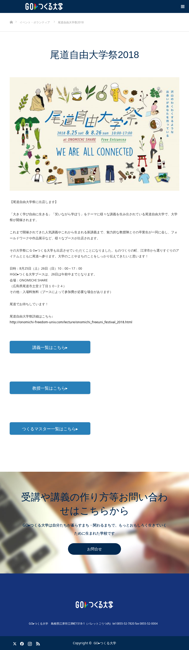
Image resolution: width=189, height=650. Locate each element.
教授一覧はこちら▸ (50, 388)
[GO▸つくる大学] (94, 605)
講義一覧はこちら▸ (50, 347)
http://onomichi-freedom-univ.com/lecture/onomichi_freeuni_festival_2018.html (71, 322)
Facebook (21, 642)
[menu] (182, 6)
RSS (37, 642)
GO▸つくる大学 (105, 643)
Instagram (29, 642)
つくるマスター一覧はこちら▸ (50, 428)
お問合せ (94, 548)
